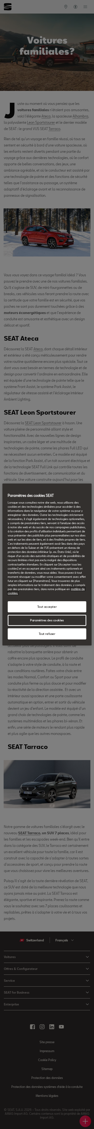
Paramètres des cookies (47, 620)
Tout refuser (47, 633)
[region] (47, 564)
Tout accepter (47, 606)
